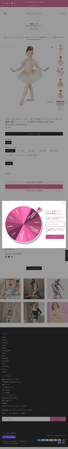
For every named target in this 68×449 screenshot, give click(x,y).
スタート (55, 237)
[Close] (64, 203)
